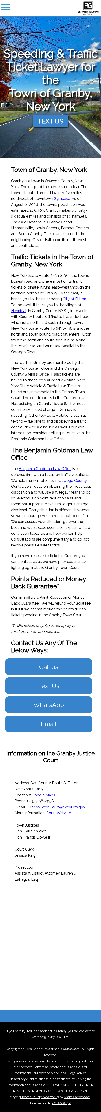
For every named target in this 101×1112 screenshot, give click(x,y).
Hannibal (18, 311)
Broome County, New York (38, 1097)
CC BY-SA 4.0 (61, 1103)
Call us (48, 666)
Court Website (58, 813)
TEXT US (50, 121)
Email (49, 724)
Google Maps (43, 795)
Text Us (48, 685)
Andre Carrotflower (77, 1097)
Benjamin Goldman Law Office (45, 469)
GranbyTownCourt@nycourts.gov (56, 807)
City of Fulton (74, 299)
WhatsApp (48, 704)
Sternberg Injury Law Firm (50, 1037)
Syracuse (62, 198)
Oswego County (72, 480)
